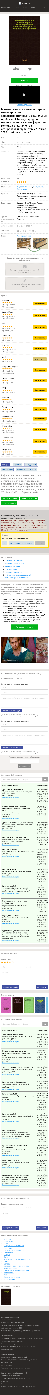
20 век (42, 7)
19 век (33, 7)
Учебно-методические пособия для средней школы (19, 1360)
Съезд (6, 1261)
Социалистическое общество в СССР (14, 1373)
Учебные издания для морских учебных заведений (19, 1344)
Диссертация (22, 189)
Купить (24, 80)
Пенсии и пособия (7, 1320)
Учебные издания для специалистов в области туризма (20, 1325)
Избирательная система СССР (11, 1328)
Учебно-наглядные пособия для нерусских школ (18, 1387)
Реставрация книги (24, 236)
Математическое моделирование (17, 1259)
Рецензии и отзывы (12, 566)
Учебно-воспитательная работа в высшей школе (18, 1384)
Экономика (8, 1248)
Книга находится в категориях (17, 578)
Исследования (9, 1279)
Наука (6, 1257)
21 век (6, 1243)
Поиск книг (5, 7)
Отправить (41, 987)
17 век (16, 7)
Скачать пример (9, 503)
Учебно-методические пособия (12, 1323)
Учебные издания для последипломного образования (20, 1331)
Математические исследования (16, 1266)
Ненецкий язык (6, 1363)
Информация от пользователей (18, 575)
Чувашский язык (7, 1349)
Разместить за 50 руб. (12, 710)
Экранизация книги (24, 105)
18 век (24, 7)
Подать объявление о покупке (14, 684)
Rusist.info (26, 3)
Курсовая (28, 187)
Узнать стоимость (29, 498)
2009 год (7, 1239)
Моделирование (10, 1268)
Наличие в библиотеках (14, 563)
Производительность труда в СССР (13, 1341)
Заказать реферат (10, 498)
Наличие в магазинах (13, 572)
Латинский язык (6, 1365)
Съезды (7, 1255)
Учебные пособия (7, 1354)
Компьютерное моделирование (16, 1270)
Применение (9, 1272)
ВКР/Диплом (38, 187)
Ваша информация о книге (12, 1204)
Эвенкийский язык (7, 1336)
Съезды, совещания (12, 1277)
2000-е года (8, 1241)
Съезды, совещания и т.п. (14, 1246)
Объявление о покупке (14, 561)
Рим (5, 1275)
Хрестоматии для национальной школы (15, 1368)
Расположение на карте (10, 797)
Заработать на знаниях (26, 469)
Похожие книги (11, 569)
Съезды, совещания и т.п (14, 1250)
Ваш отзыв (6, 959)
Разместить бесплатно (12, 747)
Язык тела (4, 1381)
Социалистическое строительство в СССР (15, 1378)
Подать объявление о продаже (15, 721)
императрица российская (10, 1317)
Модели (7, 1263)
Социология (8, 1252)
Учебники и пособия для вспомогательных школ (18, 1347)
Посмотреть (39, 304)
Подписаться (24, 766)
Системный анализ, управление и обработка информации (22, 1338)
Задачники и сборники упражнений (14, 1357)
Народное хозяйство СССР (10, 1376)
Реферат (20, 187)
